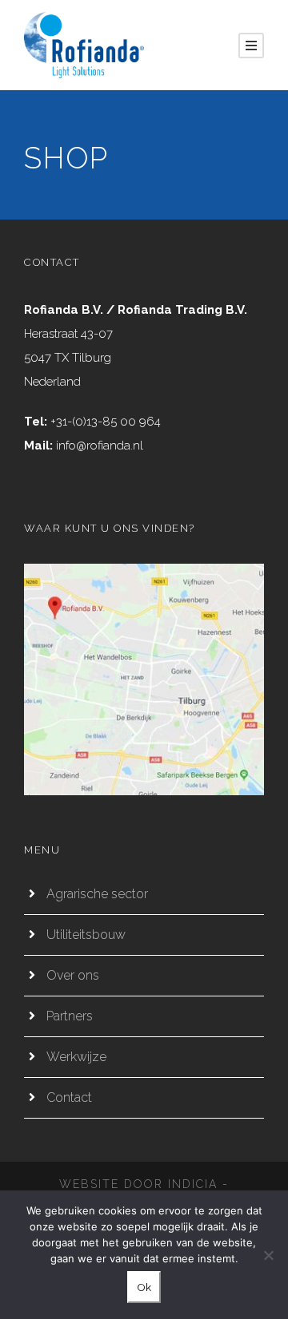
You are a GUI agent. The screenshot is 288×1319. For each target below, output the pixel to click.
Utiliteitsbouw (86, 934)
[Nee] (268, 1255)
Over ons (72, 975)
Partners (69, 1016)
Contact (69, 1097)
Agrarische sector (97, 893)
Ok (144, 1287)
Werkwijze (76, 1056)
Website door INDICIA (138, 1184)
